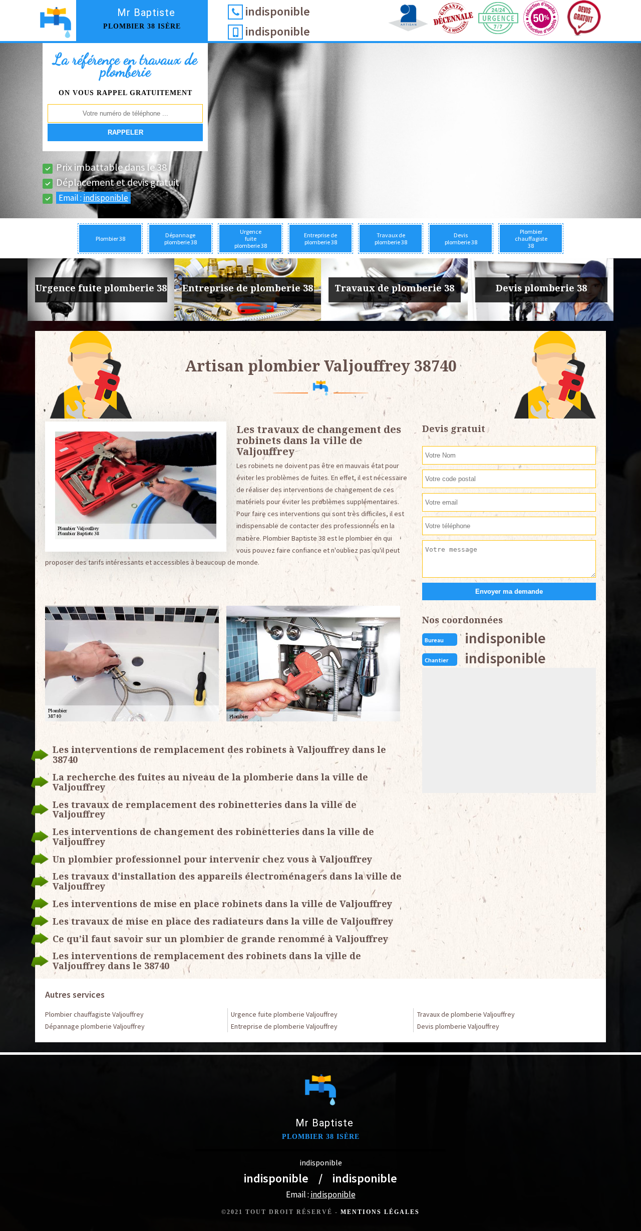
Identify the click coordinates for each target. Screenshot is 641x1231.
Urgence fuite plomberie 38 (250, 238)
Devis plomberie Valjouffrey (458, 1026)
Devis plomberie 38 (461, 238)
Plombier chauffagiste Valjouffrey (94, 1014)
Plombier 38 (110, 238)
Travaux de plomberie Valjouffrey (466, 1014)
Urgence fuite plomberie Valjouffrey (284, 1014)
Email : (93, 197)
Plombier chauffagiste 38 (531, 238)
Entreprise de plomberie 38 (320, 238)
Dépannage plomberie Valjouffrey (95, 1026)
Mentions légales (380, 1211)
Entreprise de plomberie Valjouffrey (284, 1026)
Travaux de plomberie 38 (391, 238)
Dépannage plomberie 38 (180, 238)
